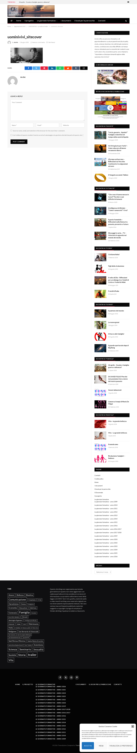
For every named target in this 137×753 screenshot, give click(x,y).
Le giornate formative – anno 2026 (106, 556)
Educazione (23, 608)
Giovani (25, 617)
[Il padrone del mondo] (100, 313)
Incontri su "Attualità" (105, 188)
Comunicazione (17, 599)
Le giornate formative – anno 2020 (106, 539)
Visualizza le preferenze (121, 746)
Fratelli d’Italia (113, 291)
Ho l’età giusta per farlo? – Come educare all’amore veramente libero (118, 148)
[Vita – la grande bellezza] (100, 424)
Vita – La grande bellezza (117, 433)
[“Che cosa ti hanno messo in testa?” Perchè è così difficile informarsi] (100, 197)
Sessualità (38, 649)
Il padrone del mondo (116, 311)
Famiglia (24, 612)
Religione (12, 631)
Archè (16, 42)
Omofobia (17, 628)
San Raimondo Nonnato (14, 637)
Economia (13, 608)
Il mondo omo (113, 444)
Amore (11, 595)
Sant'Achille (26, 637)
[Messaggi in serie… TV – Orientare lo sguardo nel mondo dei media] (100, 236)
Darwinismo (14, 604)
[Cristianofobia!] (100, 257)
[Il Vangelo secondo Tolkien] (100, 178)
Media (10, 628)
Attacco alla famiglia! (116, 334)
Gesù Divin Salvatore (14, 617)
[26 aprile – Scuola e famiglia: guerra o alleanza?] (100, 368)
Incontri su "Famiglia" (105, 359)
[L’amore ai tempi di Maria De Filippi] (100, 404)
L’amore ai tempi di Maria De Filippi (118, 403)
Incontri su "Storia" (104, 248)
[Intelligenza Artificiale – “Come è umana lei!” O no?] (100, 211)
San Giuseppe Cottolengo (24, 634)
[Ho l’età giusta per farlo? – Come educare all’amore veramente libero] (100, 148)
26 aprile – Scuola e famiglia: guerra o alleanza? (34, 2)
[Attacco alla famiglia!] (100, 337)
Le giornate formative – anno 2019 (106, 536)
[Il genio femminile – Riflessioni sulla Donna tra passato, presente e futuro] (100, 222)
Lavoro (24, 624)
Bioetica (29, 595)
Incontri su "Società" (104, 126)
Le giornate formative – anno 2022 (106, 543)
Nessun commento (38, 42)
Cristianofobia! (114, 254)
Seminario (25, 649)
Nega (101, 746)
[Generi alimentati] (100, 393)
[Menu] (12, 20)
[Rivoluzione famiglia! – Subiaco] (100, 459)
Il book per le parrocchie (84, 21)
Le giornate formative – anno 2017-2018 (108, 532)
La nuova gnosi (113, 322)
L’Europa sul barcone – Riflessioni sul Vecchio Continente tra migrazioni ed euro (118, 162)
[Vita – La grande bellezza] (100, 435)
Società (12, 655)
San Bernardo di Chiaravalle (28, 632)
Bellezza (20, 595)
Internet (11, 624)
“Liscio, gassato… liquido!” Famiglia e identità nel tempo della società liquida (118, 134)
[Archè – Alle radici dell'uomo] (31, 11)
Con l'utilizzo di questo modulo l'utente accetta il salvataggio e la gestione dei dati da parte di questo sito (48, 135)
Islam (18, 624)
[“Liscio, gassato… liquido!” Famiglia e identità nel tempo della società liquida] (100, 135)
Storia (21, 654)
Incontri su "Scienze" (104, 305)
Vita (11, 660)
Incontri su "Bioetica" (105, 415)
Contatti (101, 21)
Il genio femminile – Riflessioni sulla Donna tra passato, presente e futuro (118, 222)
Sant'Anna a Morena (17, 641)
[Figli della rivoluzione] (100, 269)
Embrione (33, 608)
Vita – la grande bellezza (117, 421)
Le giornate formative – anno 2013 (106, 515)
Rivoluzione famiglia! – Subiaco (116, 457)
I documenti (66, 21)
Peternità (35, 628)
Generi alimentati (114, 390)
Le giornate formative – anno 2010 (106, 505)
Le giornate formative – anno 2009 (106, 502)
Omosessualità (26, 628)
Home (18, 21)
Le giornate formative (46, 21)
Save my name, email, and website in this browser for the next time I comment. (39, 131)
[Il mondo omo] (100, 447)
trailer (32, 655)
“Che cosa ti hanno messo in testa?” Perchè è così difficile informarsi (118, 197)
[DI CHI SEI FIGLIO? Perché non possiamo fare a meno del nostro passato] (100, 379)
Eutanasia (13, 613)
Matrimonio (33, 624)
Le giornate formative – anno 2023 (106, 546)
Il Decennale (99, 492)
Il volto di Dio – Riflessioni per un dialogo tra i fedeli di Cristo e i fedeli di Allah (118, 280)
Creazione (32, 600)
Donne (23, 604)
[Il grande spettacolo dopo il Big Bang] (100, 348)
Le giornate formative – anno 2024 (106, 550)
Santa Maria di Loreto (35, 641)
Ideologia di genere (15, 620)
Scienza (13, 649)
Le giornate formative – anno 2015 (106, 522)
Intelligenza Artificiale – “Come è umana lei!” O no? (118, 209)
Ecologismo (31, 604)
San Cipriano (11, 634)
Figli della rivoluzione (116, 266)
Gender (34, 613)
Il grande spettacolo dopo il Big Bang (118, 346)
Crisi (39, 600)
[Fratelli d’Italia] (100, 294)
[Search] (126, 20)
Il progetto (29, 21)
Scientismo (38, 645)
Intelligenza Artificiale (31, 620)
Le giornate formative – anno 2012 (106, 512)
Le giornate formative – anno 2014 (106, 519)
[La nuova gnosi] (100, 325)
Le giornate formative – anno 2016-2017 (108, 529)
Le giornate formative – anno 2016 (106, 526)
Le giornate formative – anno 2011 (106, 508)
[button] (133, 726)
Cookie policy (99, 479)
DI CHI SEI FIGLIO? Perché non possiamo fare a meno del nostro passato (118, 379)
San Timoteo (28, 645)
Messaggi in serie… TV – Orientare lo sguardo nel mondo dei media (117, 235)
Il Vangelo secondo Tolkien (118, 175)
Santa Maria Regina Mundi (15, 645)
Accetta (88, 746)
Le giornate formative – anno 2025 (106, 553)
